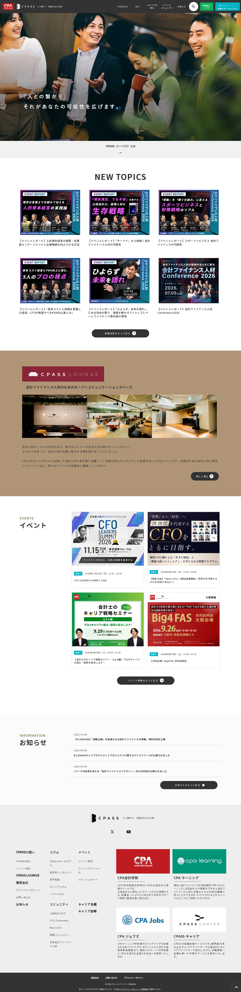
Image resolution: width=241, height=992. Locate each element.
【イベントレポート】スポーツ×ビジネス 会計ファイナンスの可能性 (188, 242)
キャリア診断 (87, 911)
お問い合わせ (111, 978)
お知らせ (182, 6)
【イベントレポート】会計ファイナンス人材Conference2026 (184, 311)
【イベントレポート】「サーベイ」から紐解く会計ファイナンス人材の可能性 (119, 242)
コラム (54, 852)
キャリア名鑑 (87, 904)
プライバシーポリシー (133, 978)
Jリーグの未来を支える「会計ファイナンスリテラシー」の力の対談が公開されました (120, 771)
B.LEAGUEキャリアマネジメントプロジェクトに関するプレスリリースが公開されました (122, 755)
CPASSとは (122, 6)
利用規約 (144, 989)
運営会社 (95, 978)
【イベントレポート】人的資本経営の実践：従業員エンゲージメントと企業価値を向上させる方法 (49, 242)
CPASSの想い (25, 852)
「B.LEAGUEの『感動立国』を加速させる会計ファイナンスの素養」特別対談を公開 (119, 739)
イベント (84, 852)
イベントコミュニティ (167, 6)
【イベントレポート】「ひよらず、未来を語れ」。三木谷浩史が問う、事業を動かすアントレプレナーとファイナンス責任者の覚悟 (118, 312)
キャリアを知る (152, 6)
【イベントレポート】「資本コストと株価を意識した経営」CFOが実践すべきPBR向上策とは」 (50, 311)
